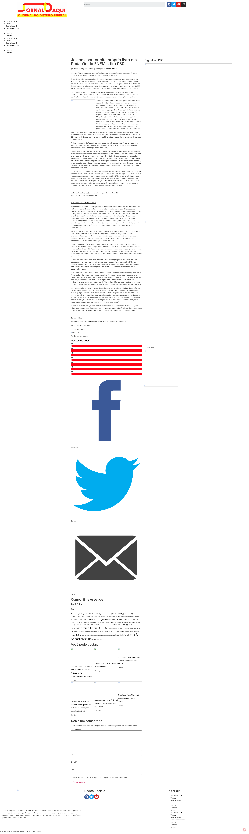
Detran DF (90, 619)
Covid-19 (115, 616)
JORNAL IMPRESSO (113, 628)
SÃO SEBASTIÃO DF (122, 635)
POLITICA (130, 631)
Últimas (8, 24)
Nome (74, 754)
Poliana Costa (83, 336)
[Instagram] (183, 4)
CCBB (73, 616)
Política (8, 31)
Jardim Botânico (120, 625)
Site (72, 770)
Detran (79, 620)
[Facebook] (169, 4)
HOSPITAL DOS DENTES (92, 625)
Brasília (118, 613)
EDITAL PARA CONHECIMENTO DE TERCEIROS (94, 622)
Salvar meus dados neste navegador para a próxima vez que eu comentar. (100, 777)
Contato (9, 36)
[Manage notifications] (244, 829)
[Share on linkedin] (75, 604)
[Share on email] (81, 604)
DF (101, 620)
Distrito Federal (11, 26)
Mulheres (88, 631)
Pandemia (95, 631)
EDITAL (128, 620)
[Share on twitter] (74, 604)
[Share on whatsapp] (77, 604)
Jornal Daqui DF (11, 21)
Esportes (9, 33)
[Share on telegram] (79, 604)
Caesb (129, 614)
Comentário (76, 729)
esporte (132, 622)
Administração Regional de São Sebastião (86, 614)
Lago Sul (123, 628)
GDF (80, 625)
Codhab (108, 616)
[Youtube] (178, 4)
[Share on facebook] (72, 604)
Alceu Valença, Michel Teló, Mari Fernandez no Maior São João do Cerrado (106, 703)
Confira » (74, 680)
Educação (112, 622)
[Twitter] (173, 4)
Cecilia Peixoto (83, 616)
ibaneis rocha (106, 625)
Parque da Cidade (107, 631)
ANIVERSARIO (107, 614)
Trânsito (99, 639)
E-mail (74, 762)
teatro (93, 639)
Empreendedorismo (13, 28)
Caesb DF (136, 614)
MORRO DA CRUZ (79, 631)
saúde (88, 635)
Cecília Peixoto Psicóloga (97, 616)
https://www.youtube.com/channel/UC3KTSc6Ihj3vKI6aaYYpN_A (102, 322)
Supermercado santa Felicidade (101, 635)
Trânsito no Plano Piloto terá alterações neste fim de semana (128, 698)
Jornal (78, 628)
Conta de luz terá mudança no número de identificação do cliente (129, 660)
